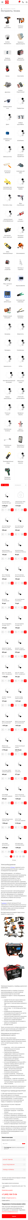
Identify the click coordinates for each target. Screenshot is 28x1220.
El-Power (12, 867)
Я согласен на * (14, 1148)
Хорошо (14, 1216)
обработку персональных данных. (14, 1148)
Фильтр (6, 485)
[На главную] (7, 2)
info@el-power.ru (11, 1198)
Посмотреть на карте (7, 1190)
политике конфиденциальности (10, 1211)
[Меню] (2, 2)
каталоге (4, 903)
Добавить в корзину (12, 509)
